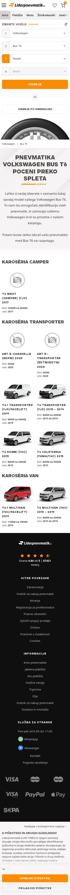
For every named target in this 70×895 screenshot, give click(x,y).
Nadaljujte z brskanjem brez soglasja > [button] (45, 826)
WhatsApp (31, 739)
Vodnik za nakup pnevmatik (35, 594)
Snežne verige (35, 682)
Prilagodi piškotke (34, 888)
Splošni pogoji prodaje (35, 621)
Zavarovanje (35, 587)
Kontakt (35, 756)
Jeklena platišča (35, 669)
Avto (5, 15)
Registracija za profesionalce (35, 607)
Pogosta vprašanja (35, 762)
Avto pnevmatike (35, 662)
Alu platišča (35, 676)
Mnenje (35, 600)
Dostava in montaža (35, 709)
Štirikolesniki (46, 15)
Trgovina (35, 689)
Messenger (31, 748)
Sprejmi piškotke (35, 878)
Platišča (17, 15)
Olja (35, 696)
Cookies (35, 641)
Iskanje (35, 84)
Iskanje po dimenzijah (35, 109)
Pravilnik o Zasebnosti (35, 634)
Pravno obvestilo (35, 614)
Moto (30, 15)
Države (35, 627)
